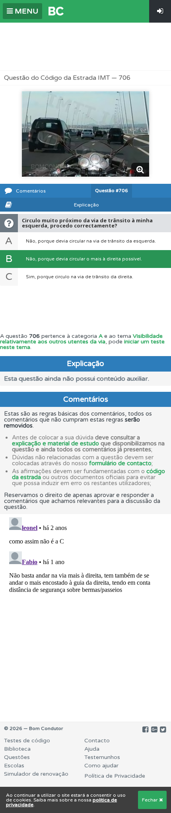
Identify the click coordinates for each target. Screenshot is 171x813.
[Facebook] (145, 729)
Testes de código (27, 740)
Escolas (14, 765)
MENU (25, 11)
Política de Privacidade (114, 776)
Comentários (31, 191)
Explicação (86, 205)
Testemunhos (102, 757)
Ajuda (91, 749)
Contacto (97, 740)
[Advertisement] (85, 46)
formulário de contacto (120, 463)
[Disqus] (85, 613)
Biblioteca (17, 749)
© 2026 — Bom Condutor (33, 728)
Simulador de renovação (36, 774)
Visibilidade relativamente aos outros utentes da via (81, 339)
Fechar (150, 800)
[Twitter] (163, 729)
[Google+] (154, 729)
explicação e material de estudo (55, 443)
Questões (17, 757)
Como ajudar (101, 765)
